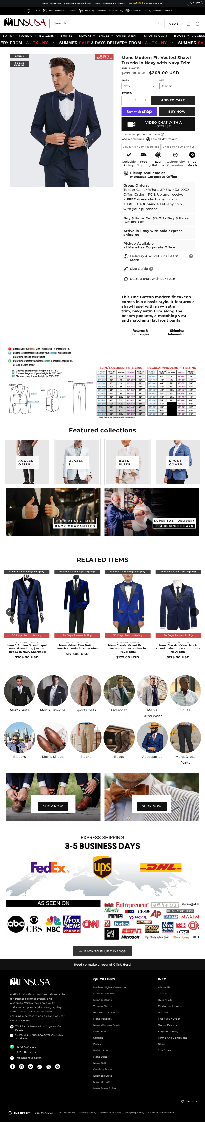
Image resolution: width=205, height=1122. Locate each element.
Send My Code (102, 596)
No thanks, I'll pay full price (102, 606)
